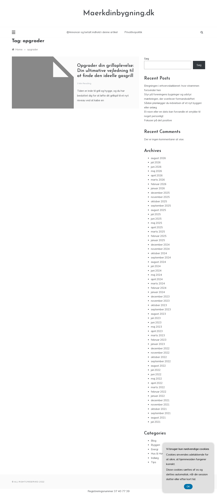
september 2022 (161, 361)
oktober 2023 (159, 305)
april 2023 (157, 331)
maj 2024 (156, 274)
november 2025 (160, 197)
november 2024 (160, 248)
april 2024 (157, 279)
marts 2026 (158, 179)
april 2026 (157, 175)
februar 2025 (158, 236)
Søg (146, 58)
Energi (154, 449)
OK (188, 486)
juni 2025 (156, 218)
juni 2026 (156, 166)
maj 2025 (156, 223)
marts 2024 (158, 283)
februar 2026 (158, 184)
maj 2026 (156, 171)
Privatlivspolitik (133, 32)
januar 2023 (158, 344)
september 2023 (161, 309)
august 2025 (158, 210)
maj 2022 (156, 378)
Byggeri (155, 444)
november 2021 (160, 404)
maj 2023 (156, 326)
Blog (153, 440)
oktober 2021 (159, 409)
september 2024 (161, 257)
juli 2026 (156, 162)
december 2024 (160, 244)
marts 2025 (158, 231)
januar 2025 (158, 240)
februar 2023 (158, 339)
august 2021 (158, 417)
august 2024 (158, 262)
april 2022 (157, 383)
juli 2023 (156, 318)
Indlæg (155, 458)
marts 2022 (158, 387)
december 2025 (160, 192)
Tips (153, 462)
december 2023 (160, 296)
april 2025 (157, 227)
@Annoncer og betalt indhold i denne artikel (92, 32)
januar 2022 (158, 395)
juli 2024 (156, 266)
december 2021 (160, 400)
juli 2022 (156, 370)
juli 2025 (156, 214)
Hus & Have (158, 453)
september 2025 (161, 205)
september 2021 (161, 413)
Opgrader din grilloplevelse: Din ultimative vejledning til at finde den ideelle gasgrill (105, 70)
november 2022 (160, 352)
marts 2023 (158, 335)
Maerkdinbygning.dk (118, 13)
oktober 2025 (159, 201)
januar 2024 (158, 292)
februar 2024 (158, 287)
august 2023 (158, 313)
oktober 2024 (159, 253)
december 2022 (160, 348)
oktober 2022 (159, 357)
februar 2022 (158, 391)
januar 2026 (158, 188)
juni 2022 (156, 374)
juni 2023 (156, 322)
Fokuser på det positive (158, 120)
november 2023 (160, 300)
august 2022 (158, 365)
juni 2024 (156, 270)
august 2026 (158, 158)
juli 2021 (156, 421)
